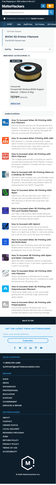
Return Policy (10, 440)
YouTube (41, 348)
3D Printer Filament (14, 31)
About (6, 417)
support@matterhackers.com (21, 366)
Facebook (14, 348)
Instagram (25, 348)
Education (9, 394)
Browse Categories (16, 55)
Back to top (28, 321)
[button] (28, 18)
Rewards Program (13, 433)
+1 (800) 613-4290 (11, 362)
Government (10, 402)
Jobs (5, 436)
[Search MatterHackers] (51, 12)
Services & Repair (12, 405)
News (6, 383)
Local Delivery (11, 429)
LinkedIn (30, 348)
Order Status (10, 425)
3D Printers (39, 24)
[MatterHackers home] (13, 6)
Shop (5, 379)
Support (7, 398)
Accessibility (10, 451)
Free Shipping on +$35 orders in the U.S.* (18, 1)
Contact (7, 421)
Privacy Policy (11, 444)
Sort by (8, 49)
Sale (19, 24)
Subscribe (28, 340)
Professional (10, 390)
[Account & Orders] (43, 6)
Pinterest (35, 348)
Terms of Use (10, 448)
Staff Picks (28, 24)
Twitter (20, 348)
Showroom (9, 386)
